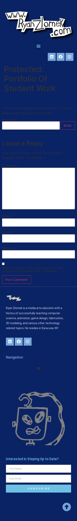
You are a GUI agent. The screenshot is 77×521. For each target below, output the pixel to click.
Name (7, 216)
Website (8, 248)
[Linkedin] (52, 57)
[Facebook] (61, 57)
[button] (38, 46)
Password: (9, 120)
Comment (10, 165)
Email (7, 232)
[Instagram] (69, 57)
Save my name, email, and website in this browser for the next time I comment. (32, 269)
